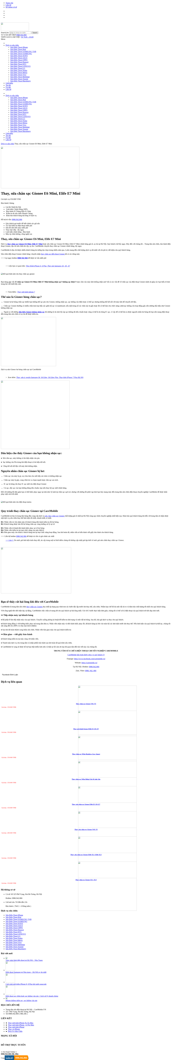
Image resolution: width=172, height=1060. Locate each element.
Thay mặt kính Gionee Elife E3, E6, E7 (86, 729)
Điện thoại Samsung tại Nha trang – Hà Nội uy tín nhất (26, 972)
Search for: (5, 33)
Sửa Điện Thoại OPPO (18, 60)
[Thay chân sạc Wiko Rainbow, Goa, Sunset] (86, 757)
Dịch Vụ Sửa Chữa (15, 1031)
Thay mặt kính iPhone (16, 1027)
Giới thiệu (9, 83)
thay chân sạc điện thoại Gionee (53, 254)
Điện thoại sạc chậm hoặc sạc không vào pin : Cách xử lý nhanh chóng (32, 996)
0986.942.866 (21, 35)
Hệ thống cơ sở (11, 7)
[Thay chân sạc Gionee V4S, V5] (86, 710)
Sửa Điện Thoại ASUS (18, 58)
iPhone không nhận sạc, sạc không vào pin (21, 1001)
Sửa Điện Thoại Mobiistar (20, 77)
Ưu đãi (8, 87)
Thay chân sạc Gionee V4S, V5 (86, 704)
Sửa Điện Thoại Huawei (19, 62)
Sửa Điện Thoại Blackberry (20, 81)
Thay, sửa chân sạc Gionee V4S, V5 (86, 829)
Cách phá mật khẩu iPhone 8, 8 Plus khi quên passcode (26, 984)
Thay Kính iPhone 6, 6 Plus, (37, 266)
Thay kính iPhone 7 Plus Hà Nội (71, 377)
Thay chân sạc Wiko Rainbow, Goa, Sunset (86, 754)
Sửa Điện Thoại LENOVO (20, 66)
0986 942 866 (21, 536)
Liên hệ (8, 5)
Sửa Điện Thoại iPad (18, 49)
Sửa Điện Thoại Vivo (18, 75)
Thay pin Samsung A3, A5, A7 (59, 266)
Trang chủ (9, 3)
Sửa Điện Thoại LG (17, 68)
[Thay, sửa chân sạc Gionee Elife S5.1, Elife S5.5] (86, 857)
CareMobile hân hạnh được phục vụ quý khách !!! (86, 655)
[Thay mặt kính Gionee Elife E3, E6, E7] (86, 735)
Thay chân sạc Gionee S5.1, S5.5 (86, 880)
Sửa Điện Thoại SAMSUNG (21, 54)
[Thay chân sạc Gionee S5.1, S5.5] (86, 886)
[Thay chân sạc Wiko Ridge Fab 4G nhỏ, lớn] (86, 782)
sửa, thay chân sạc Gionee (55, 516)
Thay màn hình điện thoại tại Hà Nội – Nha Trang (24, 960)
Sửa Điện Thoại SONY (19, 56)
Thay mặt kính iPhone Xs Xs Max (20, 1023)
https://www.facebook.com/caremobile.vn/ (89, 659)
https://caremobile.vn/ (89, 663)
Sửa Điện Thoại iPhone (19, 47)
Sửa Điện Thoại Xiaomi (19, 79)
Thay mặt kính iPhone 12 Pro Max (21, 1025)
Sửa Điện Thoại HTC (18, 64)
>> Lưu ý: (10, 540)
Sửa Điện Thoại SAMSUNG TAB (23, 52)
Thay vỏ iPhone (14, 1029)
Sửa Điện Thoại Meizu (18, 73)
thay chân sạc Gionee (34, 607)
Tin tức (8, 85)
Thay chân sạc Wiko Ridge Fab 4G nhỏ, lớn (86, 779)
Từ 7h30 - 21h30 (27, 37)
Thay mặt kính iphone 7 (26, 292)
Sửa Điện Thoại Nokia (18, 70)
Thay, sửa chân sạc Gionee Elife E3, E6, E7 (86, 804)
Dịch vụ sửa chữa (12, 45)
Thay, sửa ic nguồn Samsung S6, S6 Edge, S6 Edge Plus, (37, 377)
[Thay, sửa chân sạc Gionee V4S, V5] (86, 832)
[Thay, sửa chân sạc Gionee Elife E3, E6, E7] (86, 807)
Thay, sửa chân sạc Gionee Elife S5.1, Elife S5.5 (86, 855)
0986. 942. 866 (90, 671)
